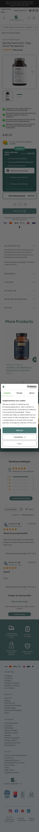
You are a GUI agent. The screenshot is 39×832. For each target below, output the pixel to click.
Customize (18, 437)
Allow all (19, 430)
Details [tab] (19, 393)
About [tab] (31, 393)
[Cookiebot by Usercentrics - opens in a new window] (28, 386)
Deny (19, 443)
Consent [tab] (7, 393)
